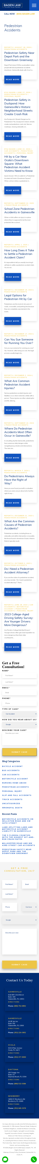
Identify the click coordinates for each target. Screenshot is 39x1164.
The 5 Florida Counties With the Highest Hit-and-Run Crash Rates (18, 837)
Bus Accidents (11, 770)
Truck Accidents (12, 799)
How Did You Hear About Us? (19, 720)
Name (5, 671)
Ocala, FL (19, 1154)
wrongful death (12, 808)
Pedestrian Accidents (15, 49)
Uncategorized (11, 803)
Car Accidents (11, 151)
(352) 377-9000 (20, 1057)
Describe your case (14, 730)
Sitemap (6, 1152)
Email (6, 688)
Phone (6, 698)
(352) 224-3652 (20, 1032)
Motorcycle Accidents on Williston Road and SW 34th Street (17, 821)
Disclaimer (22, 1152)
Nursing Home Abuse (14, 783)
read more (13, 79)
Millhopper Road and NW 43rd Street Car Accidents (18, 844)
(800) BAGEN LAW (25, 14)
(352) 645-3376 (20, 1108)
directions (13, 1002)
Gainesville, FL (30, 1152)
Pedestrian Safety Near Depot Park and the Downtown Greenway (17, 851)
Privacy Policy (14, 1152)
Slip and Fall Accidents (17, 795)
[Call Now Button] (34, 1159)
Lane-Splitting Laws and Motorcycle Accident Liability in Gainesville (17, 829)
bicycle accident (12, 766)
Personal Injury (12, 96)
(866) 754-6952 (20, 1006)
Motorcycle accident (15, 779)
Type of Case (10, 709)
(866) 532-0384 (20, 1084)
